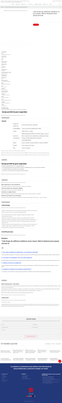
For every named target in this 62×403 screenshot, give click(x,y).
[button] (51, 4)
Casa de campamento (25, 375)
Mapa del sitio (36, 401)
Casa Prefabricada (25, 376)
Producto (53, 343)
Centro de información (5, 380)
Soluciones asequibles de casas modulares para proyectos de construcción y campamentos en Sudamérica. (43, 359)
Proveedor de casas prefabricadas (50, 379)
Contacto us (4, 381)
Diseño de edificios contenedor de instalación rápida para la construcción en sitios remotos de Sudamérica (55, 359)
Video (3, 379)
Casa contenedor (25, 377)
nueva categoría (58, 343)
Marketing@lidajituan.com (51, 378)
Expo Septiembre (48, 343)
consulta (36, 24)
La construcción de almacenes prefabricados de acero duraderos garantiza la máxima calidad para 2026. (6, 359)
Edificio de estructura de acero (27, 378)
